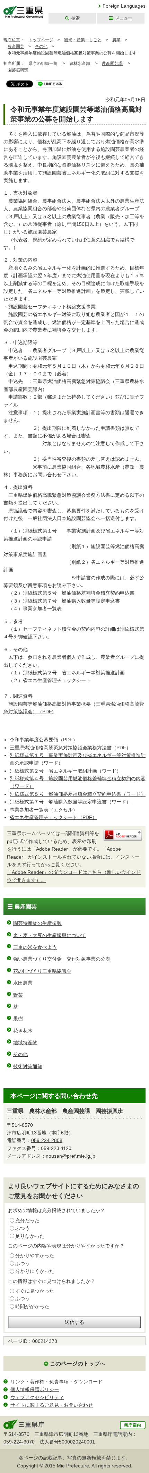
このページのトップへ (77, 1363)
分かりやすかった (34, 1255)
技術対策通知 (27, 1066)
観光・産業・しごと (83, 39)
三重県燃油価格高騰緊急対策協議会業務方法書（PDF (68, 747)
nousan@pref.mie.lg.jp (70, 1156)
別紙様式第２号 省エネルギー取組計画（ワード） (65, 771)
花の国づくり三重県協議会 (42, 971)
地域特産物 (25, 1042)
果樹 (18, 1018)
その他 (41, 46)
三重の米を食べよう (35, 947)
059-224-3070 (19, 1442)
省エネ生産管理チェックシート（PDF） (53, 817)
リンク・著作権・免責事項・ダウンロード (56, 1382)
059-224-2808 (46, 1140)
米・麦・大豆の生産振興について (49, 935)
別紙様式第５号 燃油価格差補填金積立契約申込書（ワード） (78, 794)
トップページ (40, 39)
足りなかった (29, 1236)
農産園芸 (16, 46)
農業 (116, 39)
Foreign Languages (124, 6)
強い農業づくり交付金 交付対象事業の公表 (61, 959)
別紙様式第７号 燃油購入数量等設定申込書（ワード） (70, 801)
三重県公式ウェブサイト (23, 12)
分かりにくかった (34, 1271)
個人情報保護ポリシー (34, 1389)
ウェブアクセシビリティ (37, 1397)
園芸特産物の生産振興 (37, 923)
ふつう (22, 1228)
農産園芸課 (112, 63)
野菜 (18, 995)
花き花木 (23, 1030)
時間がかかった (32, 1306)
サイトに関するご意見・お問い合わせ (51, 1405)
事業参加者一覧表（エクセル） (44, 809)
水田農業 (23, 983)
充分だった (27, 1220)
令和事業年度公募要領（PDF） (44, 739)
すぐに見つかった (34, 1291)
